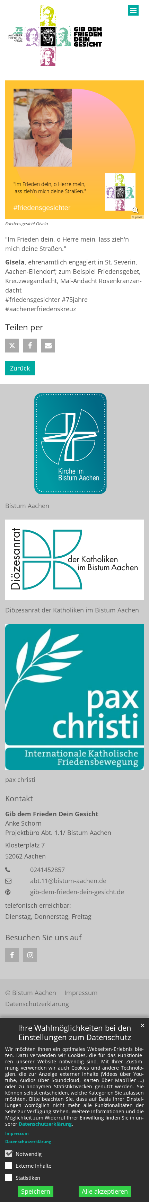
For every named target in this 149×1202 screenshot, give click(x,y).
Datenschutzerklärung (45, 1124)
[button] (12, 345)
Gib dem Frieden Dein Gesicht (51, 814)
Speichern (35, 1191)
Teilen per (24, 327)
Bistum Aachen (27, 506)
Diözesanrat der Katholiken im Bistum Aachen (72, 610)
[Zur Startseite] (56, 36)
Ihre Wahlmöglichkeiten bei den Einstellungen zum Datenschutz (74, 1032)
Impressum (17, 1133)
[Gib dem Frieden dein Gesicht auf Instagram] (30, 955)
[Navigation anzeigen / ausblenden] (133, 10)
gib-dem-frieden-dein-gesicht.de (77, 892)
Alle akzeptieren (105, 1191)
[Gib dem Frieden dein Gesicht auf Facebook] (12, 955)
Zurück (20, 368)
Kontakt (19, 798)
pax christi (20, 779)
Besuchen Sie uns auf (43, 937)
